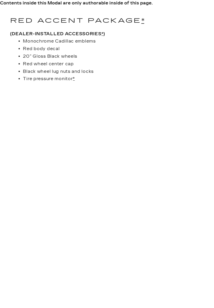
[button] (142, 20)
